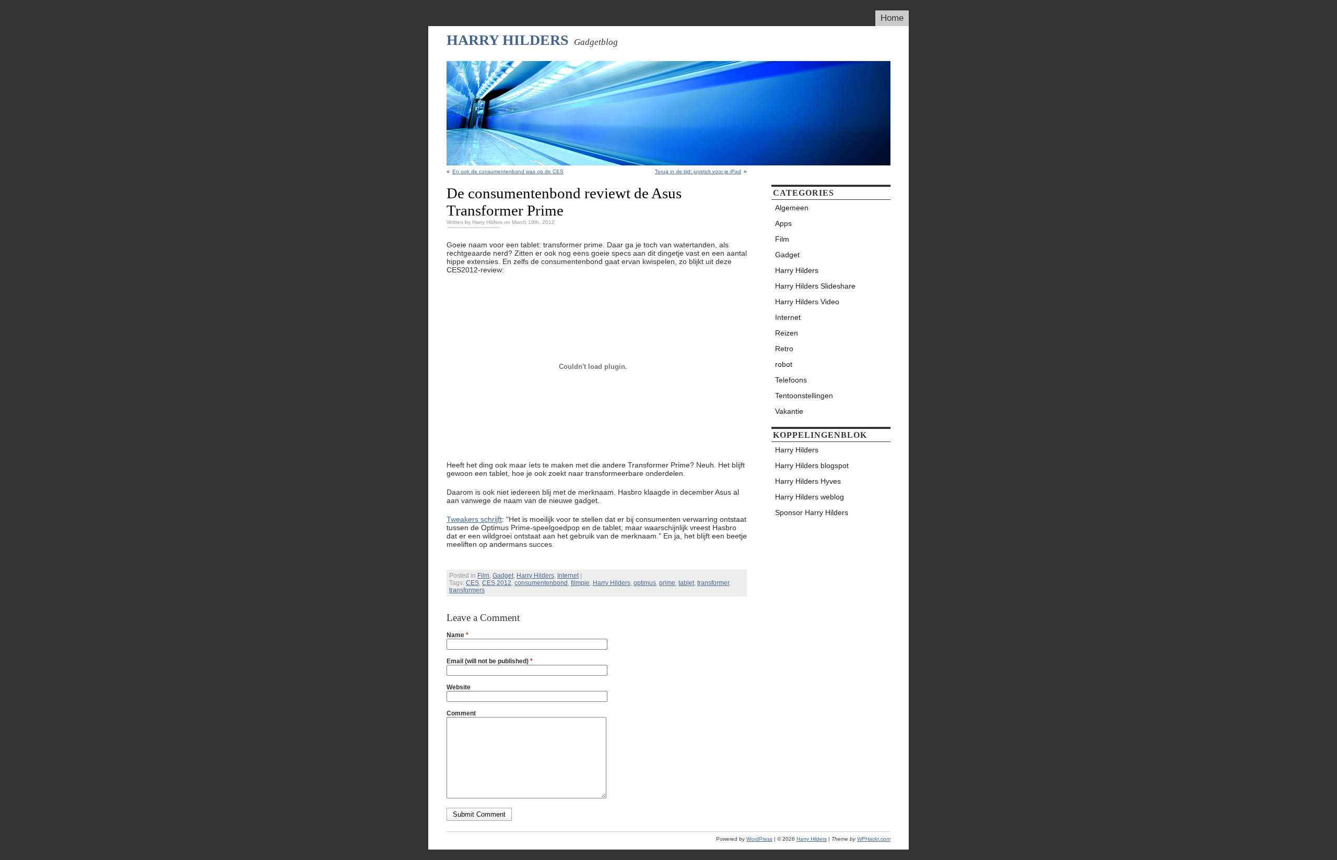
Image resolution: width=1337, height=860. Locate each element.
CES (472, 583)
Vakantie (789, 411)
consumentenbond (541, 583)
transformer (713, 583)
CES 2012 (496, 583)
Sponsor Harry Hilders (811, 512)
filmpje (580, 583)
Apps (783, 223)
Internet (568, 575)
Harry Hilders (508, 40)
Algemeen (791, 208)
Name (457, 635)
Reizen (786, 333)
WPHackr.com (873, 839)
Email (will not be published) (490, 661)
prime (667, 583)
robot (783, 364)
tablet (686, 583)
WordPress (759, 839)
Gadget (502, 575)
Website (459, 687)
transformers (467, 590)
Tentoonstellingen (804, 395)
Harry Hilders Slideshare (815, 286)
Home (892, 18)
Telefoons (791, 380)
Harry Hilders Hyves (808, 481)
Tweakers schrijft (474, 519)
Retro (784, 348)
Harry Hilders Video (807, 301)
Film (483, 575)
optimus (645, 583)
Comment (461, 713)
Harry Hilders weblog (809, 497)
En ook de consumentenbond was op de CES (508, 171)
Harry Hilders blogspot (812, 465)
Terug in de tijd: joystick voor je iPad (698, 171)
